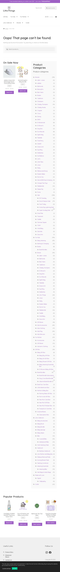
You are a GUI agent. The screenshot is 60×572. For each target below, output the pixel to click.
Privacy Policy (9, 552)
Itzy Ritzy (39, 150)
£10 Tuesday (42, 198)
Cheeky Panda (41, 107)
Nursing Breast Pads (43, 460)
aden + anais (41, 80)
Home (6, 28)
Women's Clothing (42, 346)
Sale (38, 195)
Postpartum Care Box (45, 408)
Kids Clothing (41, 328)
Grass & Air (40, 147)
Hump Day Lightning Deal (46, 207)
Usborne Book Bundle (45, 381)
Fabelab (39, 138)
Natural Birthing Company (44, 180)
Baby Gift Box (41, 352)
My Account (39, 8)
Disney (39, 116)
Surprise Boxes (41, 411)
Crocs (39, 113)
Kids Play (39, 331)
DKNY (38, 119)
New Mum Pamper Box (45, 405)
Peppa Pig (40, 189)
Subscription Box (44, 415)
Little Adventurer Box (43, 387)
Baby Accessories (42, 421)
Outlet (27, 23)
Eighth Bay (40, 134)
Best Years (40, 92)
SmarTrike (40, 213)
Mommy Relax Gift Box (45, 393)
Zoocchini (40, 234)
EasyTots (39, 128)
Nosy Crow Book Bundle (46, 378)
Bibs (38, 436)
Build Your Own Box (42, 384)
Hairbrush (40, 448)
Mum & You (40, 177)
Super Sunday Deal (44, 210)
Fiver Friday (42, 204)
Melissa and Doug (42, 171)
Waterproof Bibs (44, 442)
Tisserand (40, 216)
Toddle (39, 219)
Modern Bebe (41, 174)
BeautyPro (40, 89)
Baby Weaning (41, 240)
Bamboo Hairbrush (44, 451)
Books (39, 246)
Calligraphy (42, 481)
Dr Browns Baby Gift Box (46, 369)
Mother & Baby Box (42, 390)
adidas (39, 83)
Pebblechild (40, 186)
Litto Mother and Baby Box (45, 454)
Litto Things (42, 295)
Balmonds (40, 86)
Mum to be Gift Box (44, 396)
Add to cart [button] (23, 91)
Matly (38, 168)
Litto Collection (7, 23)
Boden (39, 95)
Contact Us (8, 560)
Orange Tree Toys (42, 183)
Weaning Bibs (43, 469)
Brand (39, 252)
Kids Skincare (41, 334)
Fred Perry (40, 140)
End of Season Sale (44, 201)
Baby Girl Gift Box (44, 358)
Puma (39, 192)
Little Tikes (40, 162)
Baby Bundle (41, 427)
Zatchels (39, 231)
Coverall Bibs (43, 439)
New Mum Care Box (44, 399)
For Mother (23, 17)
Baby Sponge (41, 430)
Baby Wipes (40, 433)
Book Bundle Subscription (46, 375)
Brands (19, 23)
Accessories (40, 340)
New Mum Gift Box (44, 402)
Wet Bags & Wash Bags (44, 472)
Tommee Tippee (41, 222)
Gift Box (5, 17)
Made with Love (39, 475)
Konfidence (40, 156)
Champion (40, 101)
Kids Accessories (42, 325)
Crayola (39, 110)
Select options (37, 524)
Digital (39, 478)
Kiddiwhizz (40, 153)
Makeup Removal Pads (43, 457)
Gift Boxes (40, 322)
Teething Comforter (42, 463)
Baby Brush (40, 424)
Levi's (38, 159)
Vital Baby (40, 228)
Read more (9, 92)
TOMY (39, 225)
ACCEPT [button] (14, 568)
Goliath (39, 144)
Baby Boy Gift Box (44, 355)
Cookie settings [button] (6, 568)
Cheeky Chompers (42, 104)
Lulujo (39, 165)
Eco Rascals (40, 131)
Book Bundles (43, 249)
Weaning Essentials (42, 466)
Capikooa (40, 98)
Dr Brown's (40, 125)
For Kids (13, 17)
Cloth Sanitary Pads (43, 445)
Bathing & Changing (43, 243)
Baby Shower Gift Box (45, 361)
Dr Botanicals (41, 122)
